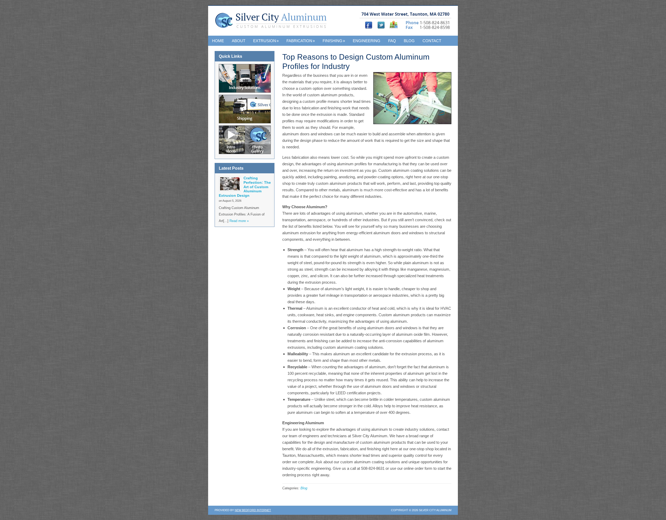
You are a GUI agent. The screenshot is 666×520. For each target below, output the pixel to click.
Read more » (239, 221)
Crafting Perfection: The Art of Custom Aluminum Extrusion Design (245, 187)
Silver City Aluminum (272, 23)
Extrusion (266, 41)
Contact (431, 41)
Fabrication (300, 41)
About (238, 41)
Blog (409, 41)
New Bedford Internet (253, 510)
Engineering (366, 41)
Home (218, 41)
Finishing (334, 41)
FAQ (392, 41)
